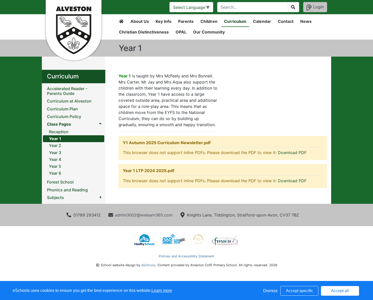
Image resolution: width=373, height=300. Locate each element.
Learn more (161, 290)
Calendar (262, 21)
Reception (59, 131)
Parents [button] (186, 21)
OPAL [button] (181, 32)
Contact (286, 21)
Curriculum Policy (64, 116)
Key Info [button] (164, 21)
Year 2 (55, 145)
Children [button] (208, 21)
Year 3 (55, 152)
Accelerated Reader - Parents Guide (67, 91)
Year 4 (55, 159)
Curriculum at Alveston (69, 101)
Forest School (60, 182)
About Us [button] (139, 21)
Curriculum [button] (235, 21)
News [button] (306, 21)
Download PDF (292, 152)
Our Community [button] (209, 32)
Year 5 (55, 166)
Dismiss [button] (270, 291)
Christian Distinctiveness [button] (144, 32)
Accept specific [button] (299, 291)
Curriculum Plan (62, 109)
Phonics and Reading (67, 190)
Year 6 (55, 173)
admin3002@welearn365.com (144, 215)
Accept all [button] (340, 291)
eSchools (148, 265)
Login (318, 6)
